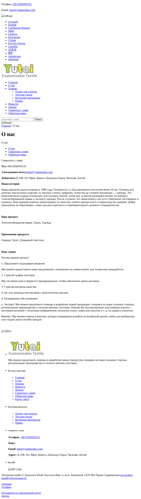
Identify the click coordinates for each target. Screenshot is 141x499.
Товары (12, 88)
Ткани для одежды (26, 91)
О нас (11, 85)
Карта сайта (22, 399)
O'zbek (12, 40)
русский (13, 21)
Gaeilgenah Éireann (19, 27)
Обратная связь (17, 113)
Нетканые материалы (27, 97)
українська (14, 56)
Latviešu (13, 46)
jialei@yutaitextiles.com (22, 10)
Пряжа (19, 100)
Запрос (5, 496)
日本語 (12, 49)
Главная (13, 82)
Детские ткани (23, 94)
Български (14, 37)
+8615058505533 (21, 4)
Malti (11, 31)
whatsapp (6, 484)
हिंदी (10, 53)
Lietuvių (12, 34)
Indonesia (13, 59)
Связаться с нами (18, 110)
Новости (13, 104)
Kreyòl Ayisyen (16, 43)
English (12, 24)
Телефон (6, 487)
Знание (12, 107)
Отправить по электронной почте (21, 492)
